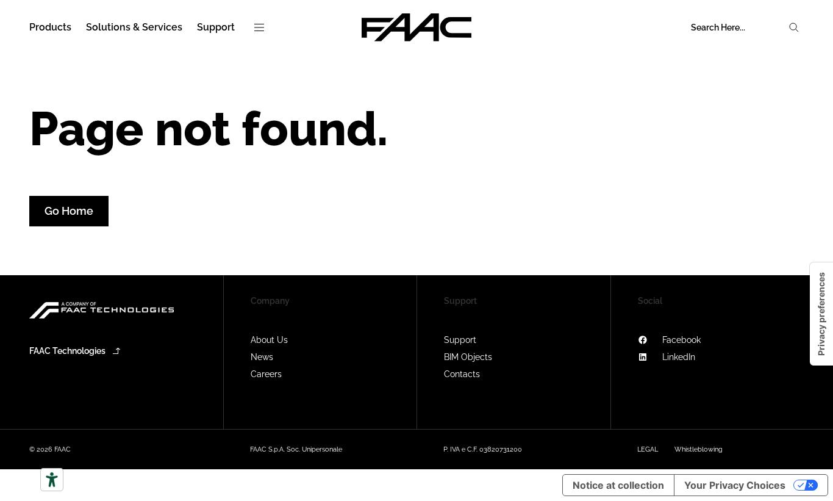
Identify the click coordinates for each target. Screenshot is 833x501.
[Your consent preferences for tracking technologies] (821, 314)
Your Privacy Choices (734, 485)
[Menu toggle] (259, 27)
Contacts (462, 374)
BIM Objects (468, 357)
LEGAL (647, 449)
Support (460, 340)
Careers (266, 374)
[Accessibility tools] (51, 479)
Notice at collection (618, 485)
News (262, 357)
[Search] (794, 27)
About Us (269, 340)
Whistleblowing (698, 449)
